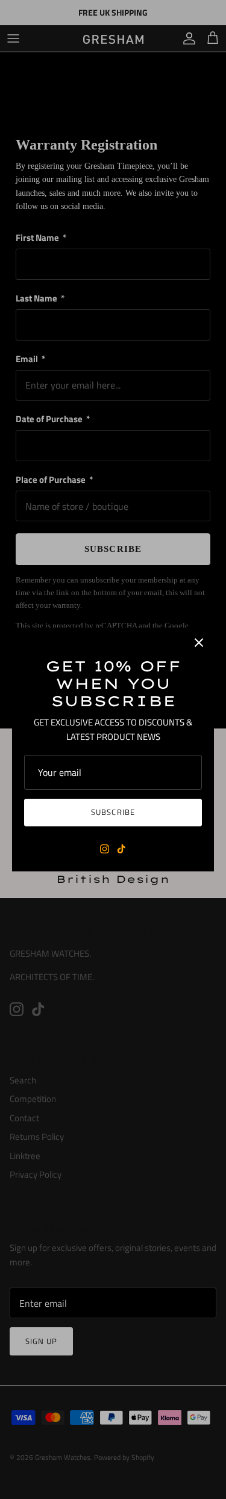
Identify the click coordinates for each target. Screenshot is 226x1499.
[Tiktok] (121, 848)
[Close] (199, 642)
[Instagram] (104, 848)
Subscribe (112, 812)
